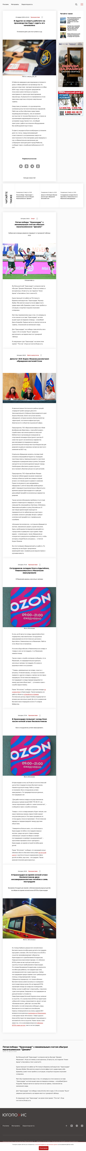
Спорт (33, 218)
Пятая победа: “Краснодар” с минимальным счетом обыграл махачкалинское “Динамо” (25, 196)
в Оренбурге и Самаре (31, 694)
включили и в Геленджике (37, 1013)
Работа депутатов (33, 355)
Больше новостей (29, 178)
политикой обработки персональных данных (46, 1144)
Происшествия (35, 17)
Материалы (15, 4)
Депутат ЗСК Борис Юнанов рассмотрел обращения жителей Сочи (49, 196)
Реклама (5, 4)
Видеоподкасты (27, 4)
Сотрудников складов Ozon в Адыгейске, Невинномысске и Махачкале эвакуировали (69, 196)
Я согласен (44, 1148)
